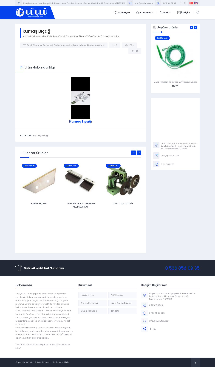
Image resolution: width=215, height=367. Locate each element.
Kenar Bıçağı (39, 203)
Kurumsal (145, 12)
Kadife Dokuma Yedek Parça (57, 36)
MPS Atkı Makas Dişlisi (175, 86)
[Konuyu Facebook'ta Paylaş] (133, 51)
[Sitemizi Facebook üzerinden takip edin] (181, 3)
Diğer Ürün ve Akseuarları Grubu (88, 45)
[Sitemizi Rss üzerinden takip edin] (185, 3)
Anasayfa (124, 12)
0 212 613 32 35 (169, 3)
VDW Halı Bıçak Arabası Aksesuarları (81, 205)
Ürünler (164, 12)
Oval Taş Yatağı (123, 203)
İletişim (185, 12)
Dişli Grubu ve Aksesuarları (175, 82)
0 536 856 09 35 (182, 268)
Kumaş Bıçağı (40, 135)
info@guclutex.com (144, 3)
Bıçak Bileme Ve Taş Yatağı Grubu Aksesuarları (96, 36)
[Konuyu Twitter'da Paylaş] (137, 51)
